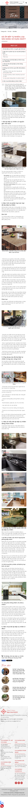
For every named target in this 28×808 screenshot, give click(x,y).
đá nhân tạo (13, 639)
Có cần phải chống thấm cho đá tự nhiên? (14, 78)
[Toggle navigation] (2, 3)
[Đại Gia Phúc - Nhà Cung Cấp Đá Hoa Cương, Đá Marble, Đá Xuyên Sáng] (7, 2)
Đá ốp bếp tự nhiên (7, 108)
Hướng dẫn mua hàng (7, 789)
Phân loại (5, 56)
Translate (20, 3)
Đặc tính (5, 54)
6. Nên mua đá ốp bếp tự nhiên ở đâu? (12, 81)
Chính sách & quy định (19, 789)
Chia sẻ (4, 660)
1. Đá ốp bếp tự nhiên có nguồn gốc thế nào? (14, 49)
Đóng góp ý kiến (14, 790)
